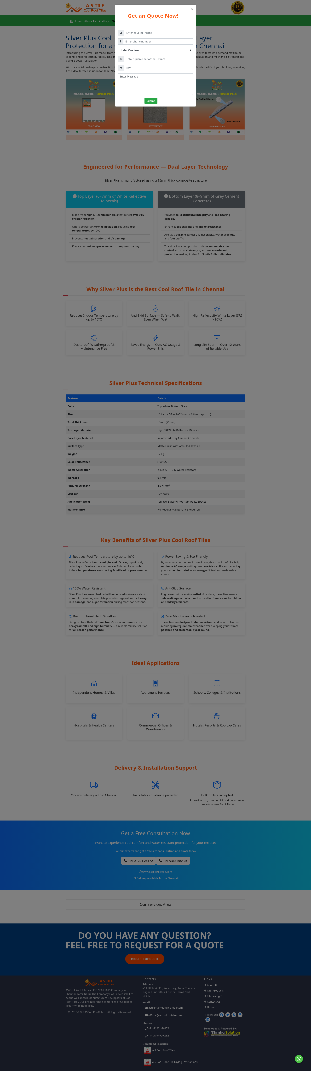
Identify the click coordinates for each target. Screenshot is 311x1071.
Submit (151, 101)
